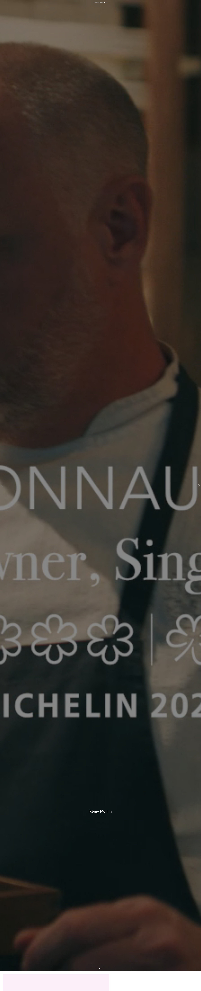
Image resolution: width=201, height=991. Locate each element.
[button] (2, 485)
